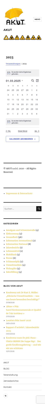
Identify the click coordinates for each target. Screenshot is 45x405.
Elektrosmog (12, 233)
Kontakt (8, 387)
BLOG (6, 369)
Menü (37, 19)
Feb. (9, 131)
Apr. (36, 131)
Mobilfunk (11, 254)
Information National (16, 244)
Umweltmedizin (14, 265)
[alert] (22, 121)
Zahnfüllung (12, 272)
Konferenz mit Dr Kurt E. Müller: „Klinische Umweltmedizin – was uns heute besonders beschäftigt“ (23, 296)
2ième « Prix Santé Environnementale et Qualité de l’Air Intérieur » (23, 310)
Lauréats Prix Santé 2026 (18, 320)
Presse (9, 258)
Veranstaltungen (13, 64)
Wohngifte (11, 268)
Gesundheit (12, 237)
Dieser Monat (22, 131)
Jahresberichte (11, 381)
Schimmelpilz (13, 261)
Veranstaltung (11, 375)
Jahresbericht (12, 247)
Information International (19, 240)
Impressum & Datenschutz (19, 193)
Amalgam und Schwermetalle (20, 230)
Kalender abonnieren (21, 139)
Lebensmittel (12, 251)
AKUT (8, 30)
